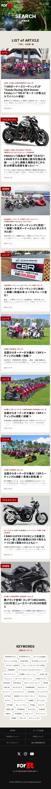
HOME (12, 730)
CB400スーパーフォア (28, 530)
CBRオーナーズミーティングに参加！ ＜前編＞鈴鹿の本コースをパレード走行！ (25, 292)
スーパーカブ (35, 718)
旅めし (9, 714)
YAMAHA (30, 152)
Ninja (33, 705)
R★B (14, 718)
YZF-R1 (28, 150)
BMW (31, 700)
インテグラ (9, 530)
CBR (12, 83)
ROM (46, 683)
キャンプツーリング (33, 683)
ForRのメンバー (12, 736)
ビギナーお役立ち (13, 665)
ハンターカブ (43, 692)
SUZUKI (7, 683)
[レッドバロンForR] (7, 7)
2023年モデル (25, 657)
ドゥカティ (42, 700)
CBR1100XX (9, 221)
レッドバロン (22, 705)
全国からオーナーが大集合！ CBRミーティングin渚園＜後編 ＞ (25, 354)
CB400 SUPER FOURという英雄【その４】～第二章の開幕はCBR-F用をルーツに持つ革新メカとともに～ (25, 539)
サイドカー (28, 221)
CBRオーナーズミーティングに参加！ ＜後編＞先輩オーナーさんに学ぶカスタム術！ (25, 228)
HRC (6, 83)
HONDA (13, 349)
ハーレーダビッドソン (24, 679)
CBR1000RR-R (21, 83)
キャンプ (30, 714)
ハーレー (7, 692)
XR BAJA (17, 683)
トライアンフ (20, 700)
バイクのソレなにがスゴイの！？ (31, 670)
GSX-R (7, 533)
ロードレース (26, 285)
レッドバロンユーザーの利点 (35, 665)
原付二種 (10, 709)
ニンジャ (9, 679)
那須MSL (12, 670)
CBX (16, 530)
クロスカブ (18, 687)
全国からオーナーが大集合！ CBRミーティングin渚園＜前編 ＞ (25, 414)
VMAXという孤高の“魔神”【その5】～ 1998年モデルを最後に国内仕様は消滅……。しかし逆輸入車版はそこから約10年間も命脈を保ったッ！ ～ (24, 160)
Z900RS (19, 714)
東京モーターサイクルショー (15, 152)
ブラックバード (32, 219)
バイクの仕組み (40, 657)
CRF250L (25, 661)
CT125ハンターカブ (40, 661)
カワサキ (32, 709)
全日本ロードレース (12, 219)
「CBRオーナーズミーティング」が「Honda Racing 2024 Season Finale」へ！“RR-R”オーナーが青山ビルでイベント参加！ (25, 91)
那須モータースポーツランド (25, 696)
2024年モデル (11, 657)
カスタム (19, 221)
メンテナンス (19, 692)
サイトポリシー (13, 743)
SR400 (42, 709)
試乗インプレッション (28, 674)
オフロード (43, 687)
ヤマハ (8, 700)
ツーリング (41, 714)
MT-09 (7, 687)
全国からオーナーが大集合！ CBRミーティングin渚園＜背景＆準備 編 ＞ (25, 475)
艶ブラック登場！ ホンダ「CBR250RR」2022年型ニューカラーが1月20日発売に (25, 603)
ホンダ (30, 83)
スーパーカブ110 (11, 661)
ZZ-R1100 (20, 150)
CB (44, 530)
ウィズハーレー (10, 674)
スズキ (42, 705)
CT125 (8, 696)
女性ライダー (41, 679)
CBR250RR (14, 596)
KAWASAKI (31, 687)
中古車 (10, 705)
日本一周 (44, 674)
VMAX (7, 150)
